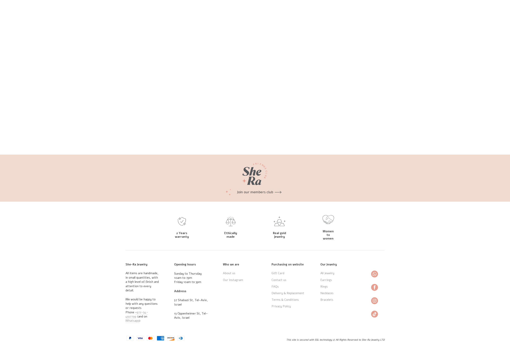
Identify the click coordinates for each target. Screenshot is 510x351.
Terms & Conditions (285, 300)
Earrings (326, 280)
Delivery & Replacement (288, 293)
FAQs (275, 287)
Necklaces (326, 293)
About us (229, 273)
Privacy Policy (281, 306)
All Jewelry (327, 273)
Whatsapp (132, 321)
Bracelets (326, 300)
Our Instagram (233, 280)
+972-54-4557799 (137, 314)
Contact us (279, 280)
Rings (324, 287)
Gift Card (278, 273)
